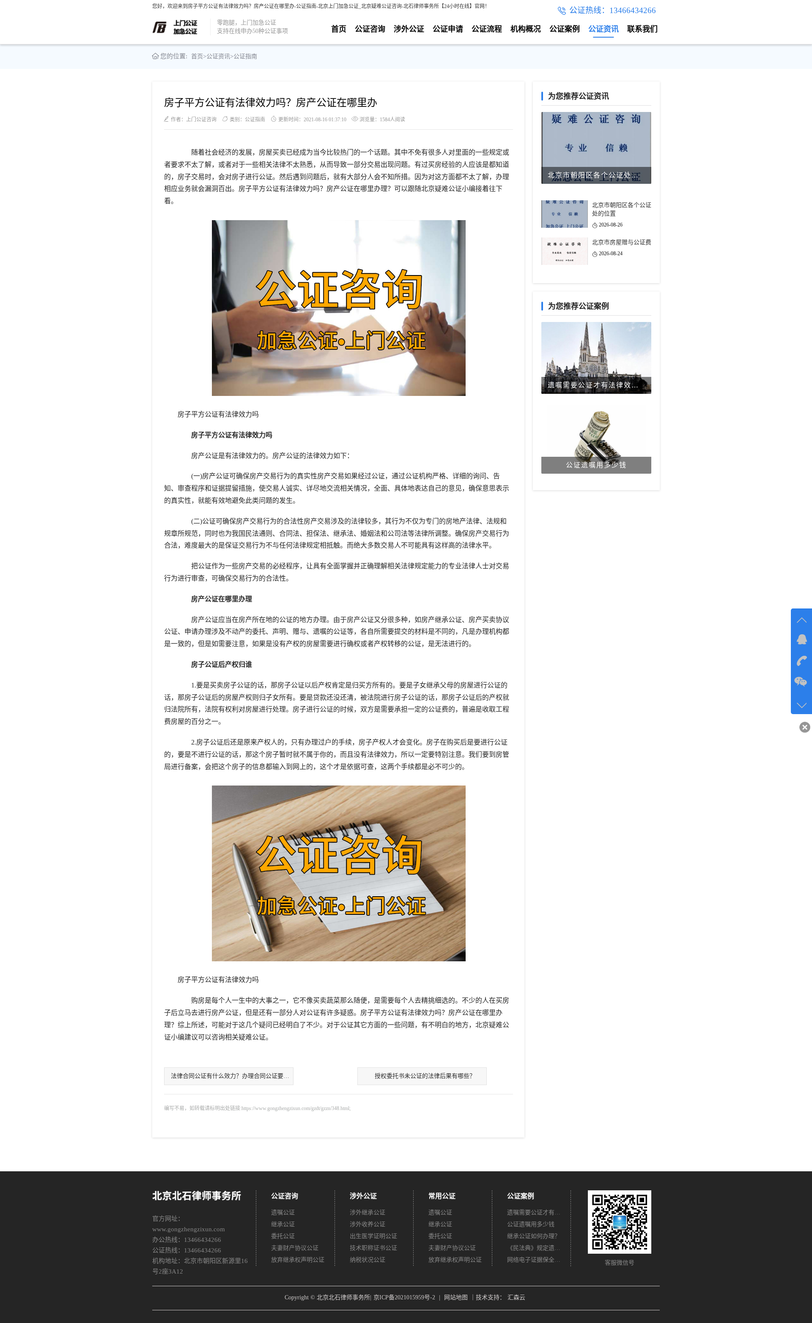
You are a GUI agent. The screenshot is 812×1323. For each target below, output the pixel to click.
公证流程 (487, 29)
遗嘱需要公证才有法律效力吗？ (534, 1212)
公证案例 (564, 29)
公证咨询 (370, 29)
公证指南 (245, 56)
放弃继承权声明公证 (297, 1260)
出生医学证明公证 (373, 1236)
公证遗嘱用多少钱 (530, 1224)
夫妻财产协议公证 (294, 1248)
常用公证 (441, 1196)
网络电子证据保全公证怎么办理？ (534, 1260)
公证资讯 (603, 29)
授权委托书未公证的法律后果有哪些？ (425, 1076)
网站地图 (456, 1297)
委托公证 (283, 1236)
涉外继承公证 (367, 1212)
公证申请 (448, 29)
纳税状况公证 (367, 1260)
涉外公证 (409, 29)
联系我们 (642, 29)
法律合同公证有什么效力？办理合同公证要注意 (232, 1076)
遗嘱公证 (283, 1212)
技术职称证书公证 (373, 1248)
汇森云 (516, 1297)
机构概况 (525, 29)
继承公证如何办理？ (533, 1236)
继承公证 (283, 1224)
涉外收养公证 (367, 1224)
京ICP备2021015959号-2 (404, 1297)
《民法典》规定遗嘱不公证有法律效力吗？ (534, 1248)
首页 (338, 29)
